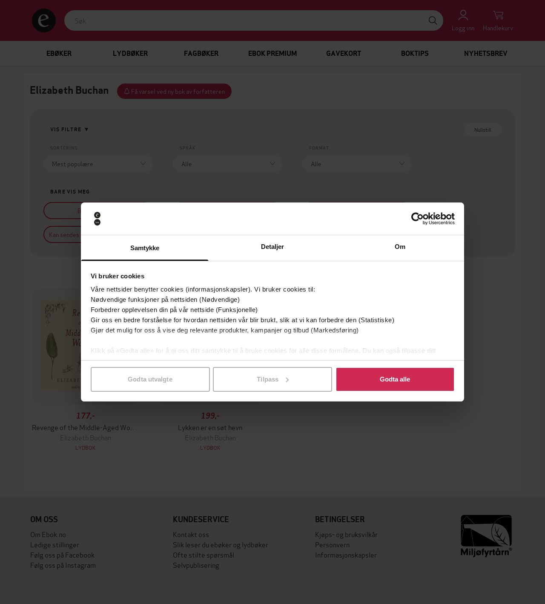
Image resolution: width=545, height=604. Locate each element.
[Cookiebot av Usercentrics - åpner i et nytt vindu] (417, 218)
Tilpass (267, 379)
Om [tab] (400, 246)
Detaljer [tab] (272, 246)
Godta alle (395, 379)
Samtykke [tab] (145, 247)
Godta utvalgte (150, 379)
